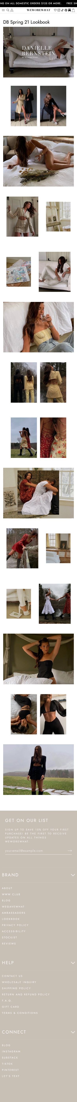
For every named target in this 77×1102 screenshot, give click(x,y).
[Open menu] (4, 10)
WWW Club (11, 894)
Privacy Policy (15, 925)
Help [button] (8, 962)
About (7, 888)
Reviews (9, 943)
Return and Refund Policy (26, 994)
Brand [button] (10, 875)
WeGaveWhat (13, 907)
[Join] (66, 851)
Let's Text (11, 1076)
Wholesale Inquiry (19, 982)
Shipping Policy (16, 988)
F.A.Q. (7, 1000)
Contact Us (12, 976)
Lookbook (11, 919)
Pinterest (10, 1070)
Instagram (11, 1051)
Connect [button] (14, 1032)
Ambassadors (14, 913)
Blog (6, 900)
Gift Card (10, 1007)
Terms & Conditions (20, 1013)
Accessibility (14, 931)
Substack (10, 1057)
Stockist (9, 937)
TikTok (7, 1064)
